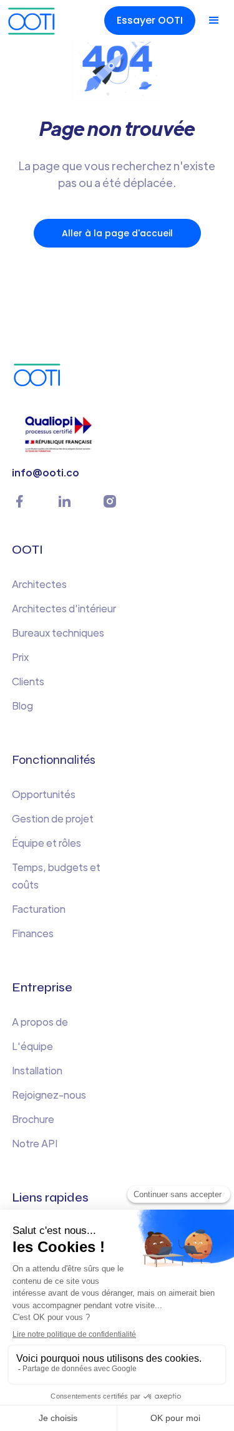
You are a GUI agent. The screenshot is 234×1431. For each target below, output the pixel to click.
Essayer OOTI (150, 20)
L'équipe (32, 1046)
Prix (20, 656)
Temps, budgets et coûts (56, 875)
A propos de (40, 1021)
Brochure (33, 1118)
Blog (22, 705)
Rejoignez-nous (49, 1094)
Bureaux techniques (58, 632)
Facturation (39, 908)
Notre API (34, 1143)
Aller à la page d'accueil (117, 233)
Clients (28, 681)
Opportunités (44, 794)
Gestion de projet (53, 818)
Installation (37, 1070)
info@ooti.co (45, 472)
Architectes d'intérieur (64, 608)
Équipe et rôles (46, 842)
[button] (214, 20)
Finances (33, 933)
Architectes (39, 583)
